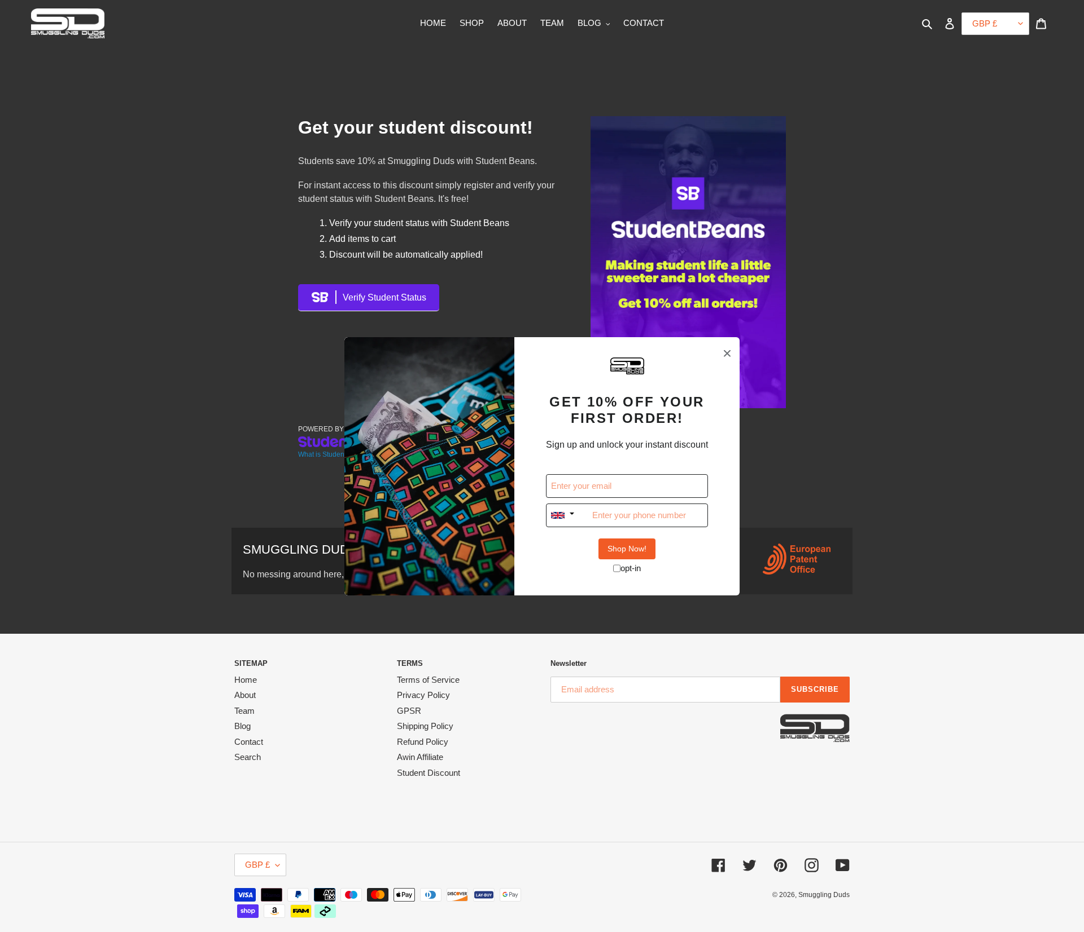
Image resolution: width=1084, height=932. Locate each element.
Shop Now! (626, 548)
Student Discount (428, 773)
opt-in (630, 568)
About (245, 695)
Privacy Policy (423, 695)
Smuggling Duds (824, 895)
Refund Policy (422, 742)
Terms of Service (428, 679)
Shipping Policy (425, 726)
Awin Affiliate (420, 757)
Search (247, 757)
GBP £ (257, 864)
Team (244, 710)
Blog (242, 726)
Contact (248, 742)
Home (245, 679)
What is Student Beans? (334, 454)
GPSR (409, 710)
